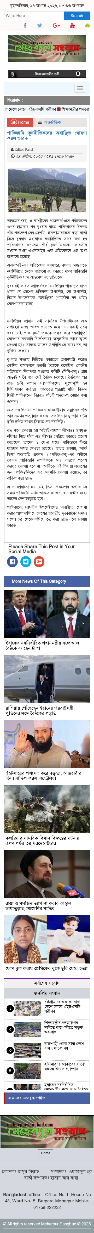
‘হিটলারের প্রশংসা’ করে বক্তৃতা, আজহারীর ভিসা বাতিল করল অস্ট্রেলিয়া (43, 775)
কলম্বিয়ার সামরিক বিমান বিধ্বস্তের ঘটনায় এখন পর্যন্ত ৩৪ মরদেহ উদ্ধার (42, 840)
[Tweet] (25, 561)
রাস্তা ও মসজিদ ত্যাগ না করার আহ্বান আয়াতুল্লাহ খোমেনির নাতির (38, 905)
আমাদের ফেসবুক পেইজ (26, 1098)
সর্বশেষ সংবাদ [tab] (47, 983)
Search (76, 15)
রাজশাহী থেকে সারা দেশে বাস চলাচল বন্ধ (64, 1046)
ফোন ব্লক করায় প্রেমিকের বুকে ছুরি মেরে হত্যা (46, 968)
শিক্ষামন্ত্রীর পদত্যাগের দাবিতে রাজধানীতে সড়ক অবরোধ (63, 1027)
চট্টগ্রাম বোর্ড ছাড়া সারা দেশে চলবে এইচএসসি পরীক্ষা (62, 1006)
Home (23, 122)
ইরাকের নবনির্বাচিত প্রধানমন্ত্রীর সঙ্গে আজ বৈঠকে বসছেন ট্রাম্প (42, 645)
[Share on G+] (39, 561)
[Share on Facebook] (12, 561)
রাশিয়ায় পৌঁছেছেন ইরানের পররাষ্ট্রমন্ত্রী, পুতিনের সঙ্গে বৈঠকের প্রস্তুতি (40, 710)
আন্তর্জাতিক (52, 122)
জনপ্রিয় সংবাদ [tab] (47, 993)
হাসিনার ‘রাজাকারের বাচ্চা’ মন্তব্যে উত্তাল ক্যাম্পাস (64, 1067)
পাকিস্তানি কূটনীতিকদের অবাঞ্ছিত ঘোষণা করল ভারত (47, 135)
